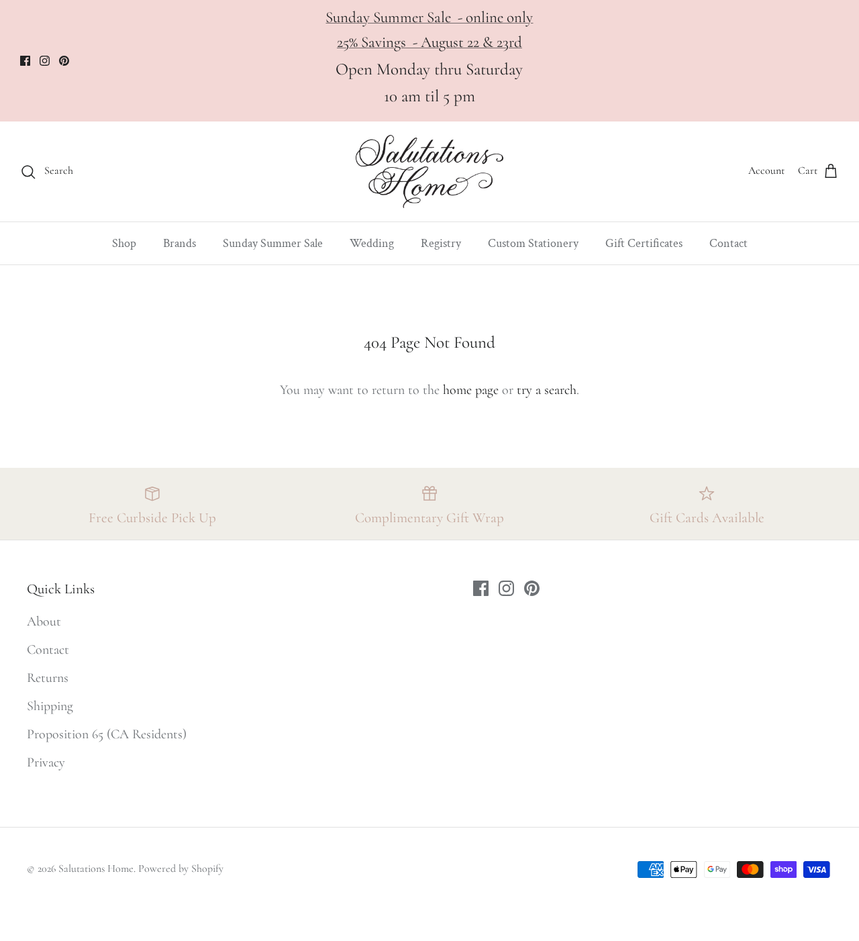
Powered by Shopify (180, 868)
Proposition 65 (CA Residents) (107, 734)
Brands (179, 243)
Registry (441, 243)
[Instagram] (45, 61)
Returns (47, 678)
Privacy (46, 762)
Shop (124, 243)
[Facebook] (25, 61)
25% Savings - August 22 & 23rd (429, 42)
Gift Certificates (644, 243)
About (44, 621)
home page (471, 390)
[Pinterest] (64, 61)
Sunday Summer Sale (273, 243)
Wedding (372, 243)
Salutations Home (96, 868)
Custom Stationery (533, 243)
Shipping (50, 706)
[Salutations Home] (429, 171)
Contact (728, 243)
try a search (546, 390)
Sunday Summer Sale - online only (429, 17)
